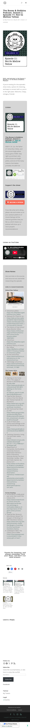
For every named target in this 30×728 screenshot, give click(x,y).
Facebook (6, 684)
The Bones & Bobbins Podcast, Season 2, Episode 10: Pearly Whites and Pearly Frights (7, 589)
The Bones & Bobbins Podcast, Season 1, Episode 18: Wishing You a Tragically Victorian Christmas (19, 590)
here (4, 672)
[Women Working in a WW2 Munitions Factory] (22, 374)
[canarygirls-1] (8, 374)
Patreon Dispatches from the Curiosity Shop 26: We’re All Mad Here (7, 605)
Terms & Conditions (11, 710)
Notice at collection (7, 726)
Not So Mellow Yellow (13, 141)
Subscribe (8, 679)
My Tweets (6, 693)
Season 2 (23, 19)
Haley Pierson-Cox (8, 19)
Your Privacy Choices (11, 723)
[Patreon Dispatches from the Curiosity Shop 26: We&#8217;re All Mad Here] (8, 599)
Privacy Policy (7, 699)
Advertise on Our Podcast (14, 707)
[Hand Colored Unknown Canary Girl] (15, 374)
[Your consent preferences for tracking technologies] (27, 725)
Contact (20, 710)
